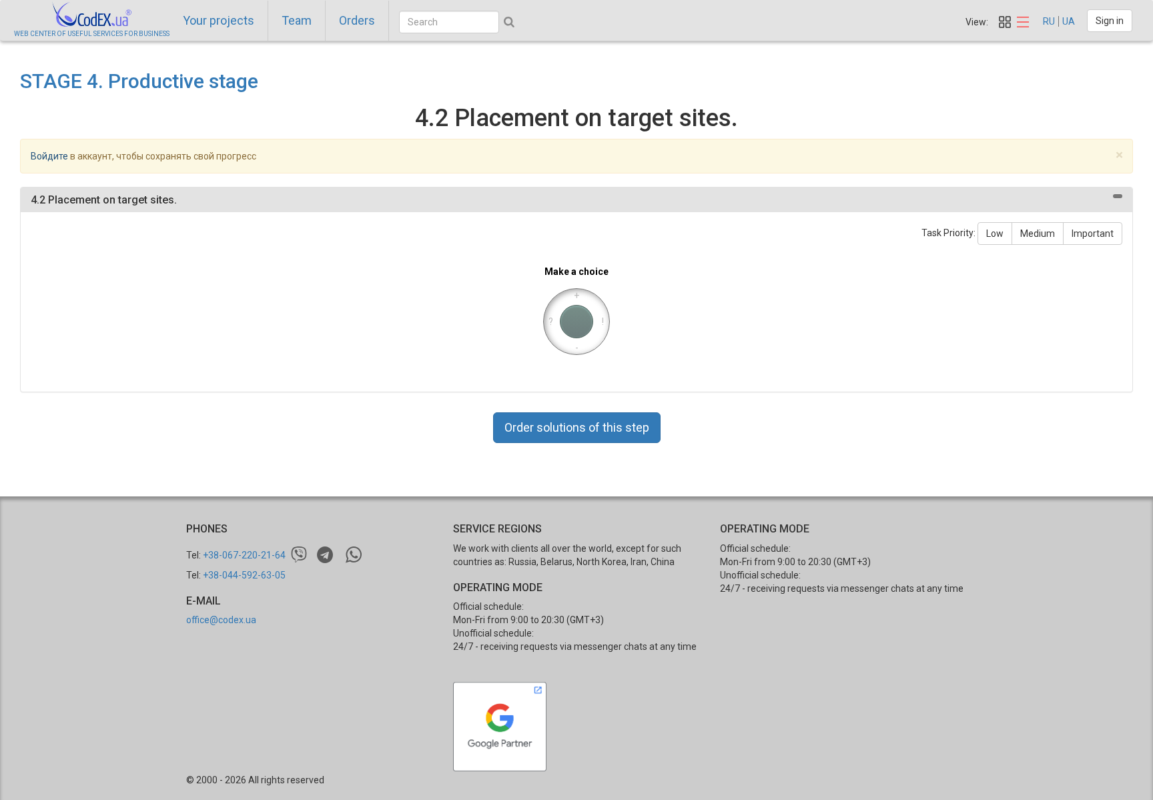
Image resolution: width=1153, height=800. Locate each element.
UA (1068, 21)
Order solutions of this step (576, 427)
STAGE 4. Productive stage (139, 81)
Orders (357, 20)
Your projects (218, 20)
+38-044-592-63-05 (244, 575)
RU (1049, 21)
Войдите (49, 156)
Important (1093, 233)
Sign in (1110, 20)
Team (297, 20)
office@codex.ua (221, 620)
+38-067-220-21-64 (244, 555)
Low (995, 233)
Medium (1037, 233)
